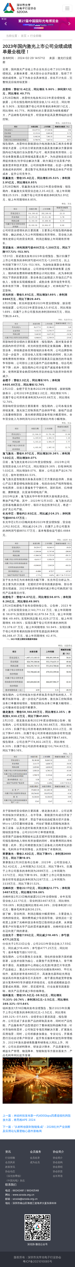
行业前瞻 (35, 35)
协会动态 (10, 1171)
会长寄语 (58, 1175)
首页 (24, 35)
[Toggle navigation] (67, 8)
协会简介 (58, 1157)
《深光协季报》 (13, 1175)
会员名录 (35, 1157)
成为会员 (35, 1162)
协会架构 (58, 1162)
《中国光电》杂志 (15, 1180)
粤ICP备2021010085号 (37, 1261)
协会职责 (58, 1171)
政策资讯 (10, 1166)
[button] (5, 23)
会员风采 (10, 1162)
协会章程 (58, 1166)
